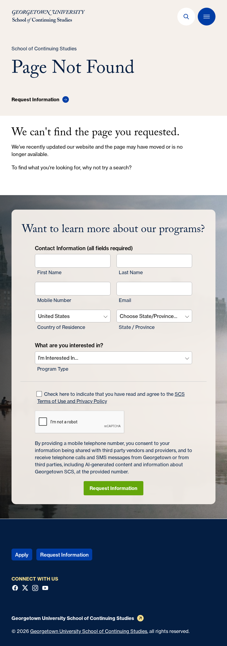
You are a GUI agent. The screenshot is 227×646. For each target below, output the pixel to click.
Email (125, 300)
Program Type (52, 369)
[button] (186, 16)
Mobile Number (54, 300)
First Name (49, 272)
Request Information (113, 488)
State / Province (137, 327)
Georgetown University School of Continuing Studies (88, 631)
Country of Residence (61, 327)
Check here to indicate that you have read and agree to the (111, 397)
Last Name (131, 272)
